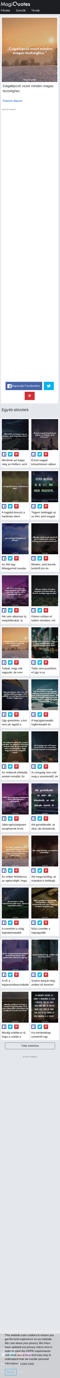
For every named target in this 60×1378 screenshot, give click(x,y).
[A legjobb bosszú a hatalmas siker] (15, 486)
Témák (35, 10)
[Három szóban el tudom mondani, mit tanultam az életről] (44, 590)
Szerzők (21, 10)
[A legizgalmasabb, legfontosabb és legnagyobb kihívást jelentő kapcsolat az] (44, 694)
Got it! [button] (10, 1372)
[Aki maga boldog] (44, 851)
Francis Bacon (12, 101)
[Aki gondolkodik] (44, 798)
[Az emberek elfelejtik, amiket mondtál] (15, 746)
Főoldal (5, 10)
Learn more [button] (27, 1363)
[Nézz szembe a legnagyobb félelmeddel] (44, 903)
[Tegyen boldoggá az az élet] (44, 486)
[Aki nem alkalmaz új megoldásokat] (15, 590)
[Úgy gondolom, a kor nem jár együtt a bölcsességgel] (15, 694)
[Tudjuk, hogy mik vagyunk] (15, 642)
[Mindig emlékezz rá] (15, 1007)
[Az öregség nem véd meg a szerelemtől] (44, 746)
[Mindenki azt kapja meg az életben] (15, 434)
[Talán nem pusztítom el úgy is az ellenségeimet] (44, 642)
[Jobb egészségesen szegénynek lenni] (15, 798)
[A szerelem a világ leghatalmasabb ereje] (15, 903)
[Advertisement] (29, 245)
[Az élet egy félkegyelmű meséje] (15, 538)
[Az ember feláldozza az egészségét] (15, 851)
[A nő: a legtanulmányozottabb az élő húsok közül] (15, 955)
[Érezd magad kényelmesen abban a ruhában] (44, 434)
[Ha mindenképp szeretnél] (44, 1007)
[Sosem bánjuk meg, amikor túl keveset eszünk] (44, 955)
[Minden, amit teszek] (44, 538)
